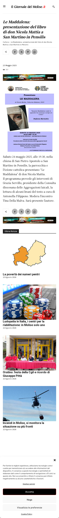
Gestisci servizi (29, 484)
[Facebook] (15, 52)
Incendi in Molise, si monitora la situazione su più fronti (23, 424)
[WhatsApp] (34, 52)
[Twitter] (21, 52)
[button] (54, 460)
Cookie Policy (26, 514)
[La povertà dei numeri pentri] (29, 255)
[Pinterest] (28, 52)
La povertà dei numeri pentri (21, 274)
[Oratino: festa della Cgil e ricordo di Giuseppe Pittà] (29, 353)
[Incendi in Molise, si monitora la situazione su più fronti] (29, 403)
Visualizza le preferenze (29, 507)
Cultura (6, 42)
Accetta (29, 491)
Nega (29, 499)
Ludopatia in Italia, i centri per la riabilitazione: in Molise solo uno (24, 323)
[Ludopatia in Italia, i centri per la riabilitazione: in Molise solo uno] (29, 302)
